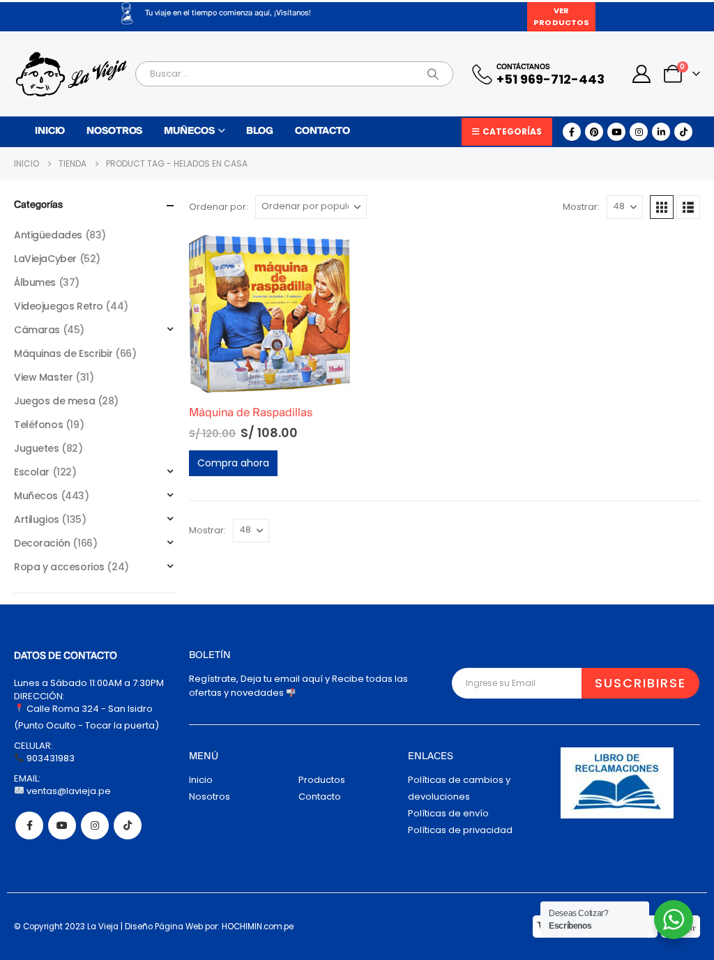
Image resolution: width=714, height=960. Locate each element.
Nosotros (114, 131)
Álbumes (35, 282)
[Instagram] (639, 132)
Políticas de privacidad (460, 830)
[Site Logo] (71, 74)
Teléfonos (38, 425)
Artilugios (36, 519)
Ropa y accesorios (59, 567)
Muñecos (189, 131)
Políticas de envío (448, 813)
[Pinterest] (594, 132)
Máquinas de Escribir (63, 353)
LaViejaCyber (45, 259)
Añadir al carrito (327, 255)
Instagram (95, 825)
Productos (321, 779)
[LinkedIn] (661, 132)
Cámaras (37, 330)
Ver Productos (561, 16)
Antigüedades (48, 235)
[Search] (433, 74)
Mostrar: (581, 206)
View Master (43, 377)
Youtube (62, 825)
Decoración (42, 543)
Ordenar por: (218, 206)
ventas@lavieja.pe (67, 791)
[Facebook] (572, 132)
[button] (662, 207)
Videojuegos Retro (58, 306)
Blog (259, 131)
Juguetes (36, 448)
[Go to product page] (269, 313)
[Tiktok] (683, 132)
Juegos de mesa (54, 401)
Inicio (50, 131)
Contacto (322, 131)
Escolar (32, 472)
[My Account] (642, 74)
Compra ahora (233, 463)
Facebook (29, 825)
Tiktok (128, 825)
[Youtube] (616, 132)
